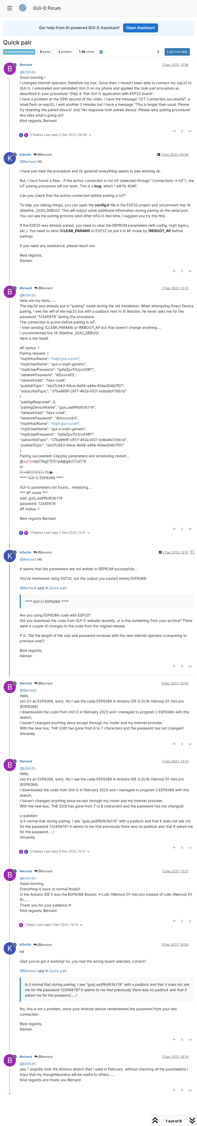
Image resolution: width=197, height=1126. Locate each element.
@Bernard (44, 154)
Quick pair (57, 588)
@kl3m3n (28, 72)
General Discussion (21, 52)
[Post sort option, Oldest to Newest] (158, 51)
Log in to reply (177, 52)
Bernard (26, 65)
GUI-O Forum (47, 8)
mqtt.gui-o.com (65, 358)
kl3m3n (25, 154)
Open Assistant (140, 27)
